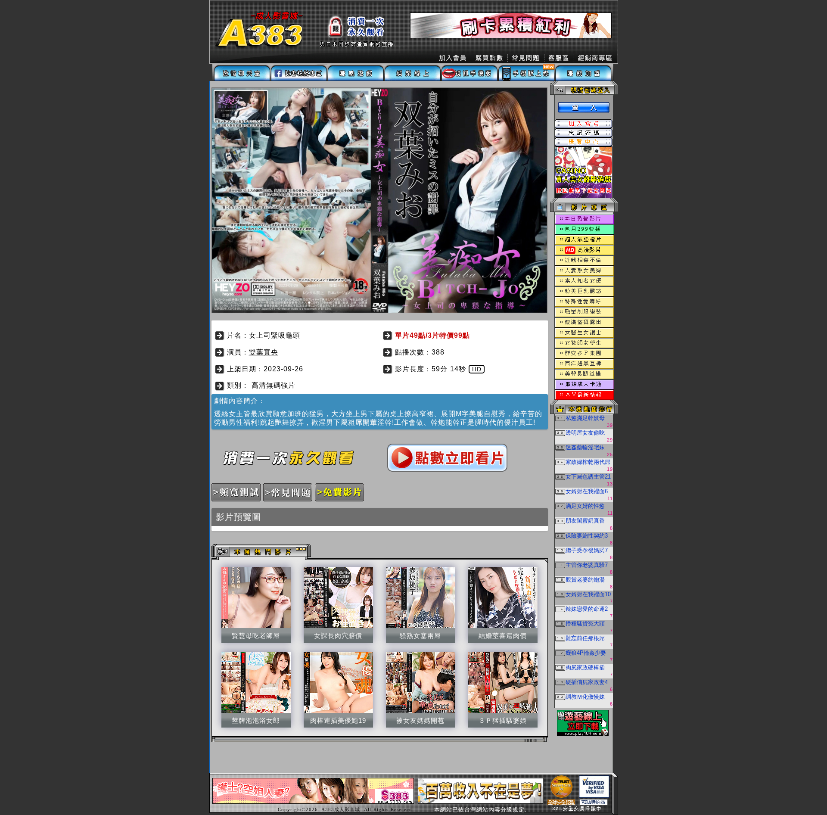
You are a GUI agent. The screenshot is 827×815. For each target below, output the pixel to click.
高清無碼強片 (273, 385)
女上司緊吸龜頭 (274, 335)
